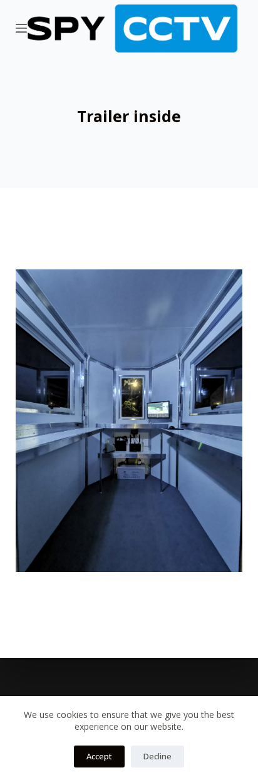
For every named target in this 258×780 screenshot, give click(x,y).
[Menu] (21, 28)
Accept (99, 756)
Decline (157, 756)
